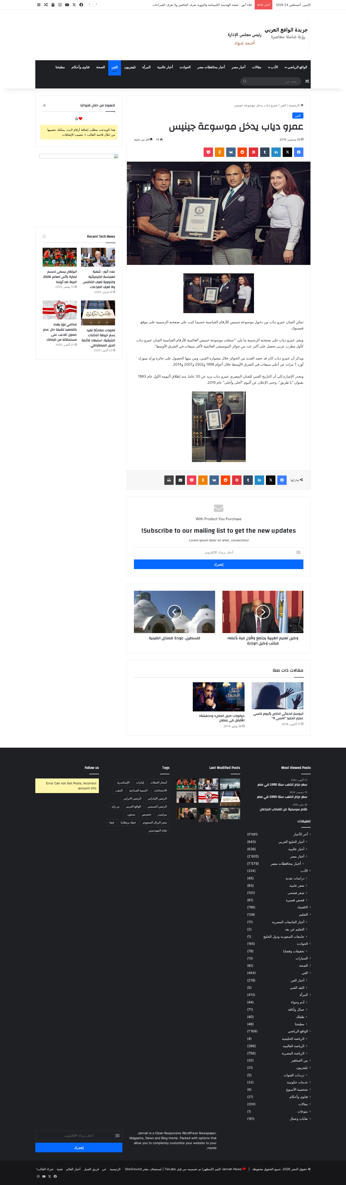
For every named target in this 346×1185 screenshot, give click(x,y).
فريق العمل (91, 1169)
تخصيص (146, 814)
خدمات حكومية (297, 1082)
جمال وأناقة (296, 1009)
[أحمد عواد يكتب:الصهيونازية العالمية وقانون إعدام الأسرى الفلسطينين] (230, 784)
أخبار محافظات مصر (211, 67)
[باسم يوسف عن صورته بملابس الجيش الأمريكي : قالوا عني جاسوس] (230, 813)
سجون (131, 814)
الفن (115, 67)
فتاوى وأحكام (81, 67)
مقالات (257, 67)
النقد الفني (297, 987)
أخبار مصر (238, 67)
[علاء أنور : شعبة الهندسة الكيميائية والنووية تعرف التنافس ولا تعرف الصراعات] (98, 257)
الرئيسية (295, 105)
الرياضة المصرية (293, 1053)
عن (104, 1169)
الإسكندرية (123, 782)
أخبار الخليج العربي (291, 842)
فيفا (111, 822)
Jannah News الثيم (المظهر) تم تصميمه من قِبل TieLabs (203, 1169)
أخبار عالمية (165, 67)
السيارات (302, 958)
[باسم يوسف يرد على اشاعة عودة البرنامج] (208, 815)
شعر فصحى (296, 893)
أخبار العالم (73, 1169)
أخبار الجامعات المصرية (288, 922)
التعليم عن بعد (294, 929)
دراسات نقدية (295, 878)
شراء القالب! (44, 1169)
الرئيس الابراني (132, 798)
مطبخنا (60, 67)
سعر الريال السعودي (155, 822)
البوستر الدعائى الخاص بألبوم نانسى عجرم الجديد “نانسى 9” (278, 716)
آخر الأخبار (301, 834)
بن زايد (115, 806)
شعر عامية (297, 885)
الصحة (100, 67)
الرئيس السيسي (157, 806)
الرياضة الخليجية (293, 1039)
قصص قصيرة (295, 900)
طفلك (300, 1017)
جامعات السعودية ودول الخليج (283, 936)
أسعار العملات (158, 782)
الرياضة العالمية (293, 1046)
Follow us (92, 768)
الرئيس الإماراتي (157, 798)
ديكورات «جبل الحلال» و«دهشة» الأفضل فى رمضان (222, 718)
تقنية (60, 1169)
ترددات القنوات (294, 1075)
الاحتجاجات (160, 790)
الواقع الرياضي (297, 67)
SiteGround (133, 1169)
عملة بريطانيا (128, 822)
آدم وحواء (297, 1002)
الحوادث (185, 67)
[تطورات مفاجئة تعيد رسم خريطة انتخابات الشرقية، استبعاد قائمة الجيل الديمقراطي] (98, 312)
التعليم (303, 914)
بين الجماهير (299, 1060)
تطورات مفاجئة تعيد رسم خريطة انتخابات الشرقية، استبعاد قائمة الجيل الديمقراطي (98, 338)
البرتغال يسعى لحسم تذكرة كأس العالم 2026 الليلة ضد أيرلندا (212, 5)
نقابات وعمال (299, 1119)
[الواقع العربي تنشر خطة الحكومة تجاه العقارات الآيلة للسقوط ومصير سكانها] (187, 813)
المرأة (146, 67)
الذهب (119, 790)
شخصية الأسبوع (297, 1089)
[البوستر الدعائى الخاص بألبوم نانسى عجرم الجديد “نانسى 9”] (277, 696)
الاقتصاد (302, 907)
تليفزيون (130, 67)
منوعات (303, 1111)
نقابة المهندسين (158, 830)
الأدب (274, 67)
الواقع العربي (133, 806)
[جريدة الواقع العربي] (267, 35)
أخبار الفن (297, 980)
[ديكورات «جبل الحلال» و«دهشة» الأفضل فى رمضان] (219, 696)
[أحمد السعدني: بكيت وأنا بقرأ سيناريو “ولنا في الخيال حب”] (187, 797)
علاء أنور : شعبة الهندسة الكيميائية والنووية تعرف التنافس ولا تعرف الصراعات (99, 279)
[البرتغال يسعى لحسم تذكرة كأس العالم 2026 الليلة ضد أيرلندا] (60, 257)
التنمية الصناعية (138, 790)
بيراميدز (162, 814)
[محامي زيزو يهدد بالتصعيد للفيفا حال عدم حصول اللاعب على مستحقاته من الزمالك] (60, 310)
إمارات (140, 782)
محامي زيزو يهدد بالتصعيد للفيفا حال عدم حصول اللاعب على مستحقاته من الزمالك (60, 332)
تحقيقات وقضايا (293, 951)
